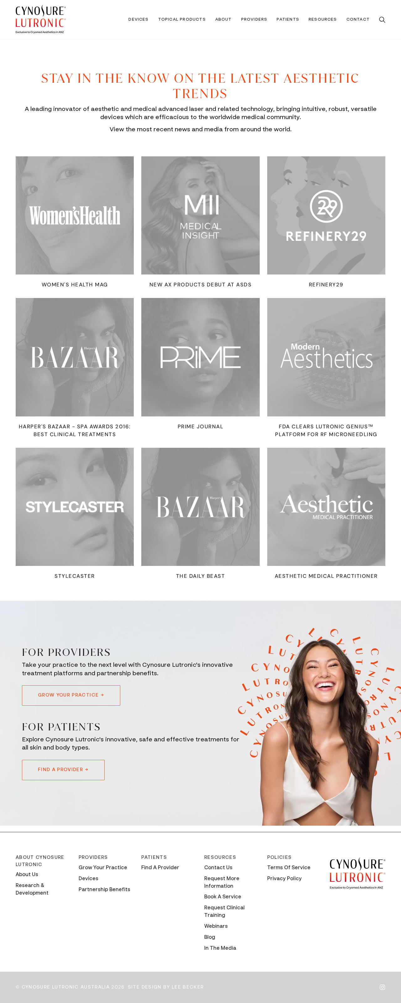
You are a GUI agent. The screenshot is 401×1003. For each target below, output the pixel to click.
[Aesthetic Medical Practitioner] (326, 507)
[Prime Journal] (200, 357)
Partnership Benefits (104, 889)
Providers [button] (93, 857)
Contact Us (218, 867)
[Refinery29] (326, 215)
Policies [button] (279, 857)
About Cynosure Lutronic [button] (40, 861)
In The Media (220, 948)
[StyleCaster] (75, 507)
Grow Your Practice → (71, 695)
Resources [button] (220, 857)
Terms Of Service (288, 867)
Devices (88, 878)
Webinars (216, 926)
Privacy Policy (284, 878)
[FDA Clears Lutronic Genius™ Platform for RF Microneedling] (326, 357)
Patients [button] (154, 857)
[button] (138, 19)
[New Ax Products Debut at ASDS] (200, 215)
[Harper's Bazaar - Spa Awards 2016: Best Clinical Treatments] (75, 357)
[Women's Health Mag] (75, 215)
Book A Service (222, 897)
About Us (27, 874)
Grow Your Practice (103, 867)
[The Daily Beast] (200, 507)
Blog (209, 937)
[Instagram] (382, 987)
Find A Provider (160, 867)
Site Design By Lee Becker (166, 987)
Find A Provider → (63, 769)
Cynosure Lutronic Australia (66, 987)
